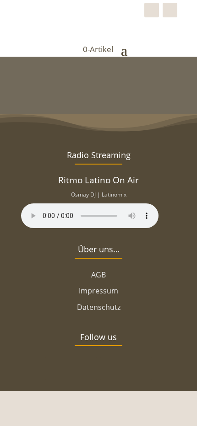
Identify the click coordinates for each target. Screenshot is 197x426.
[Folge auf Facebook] (151, 10)
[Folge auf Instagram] (170, 10)
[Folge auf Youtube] (140, 368)
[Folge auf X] (85, 368)
